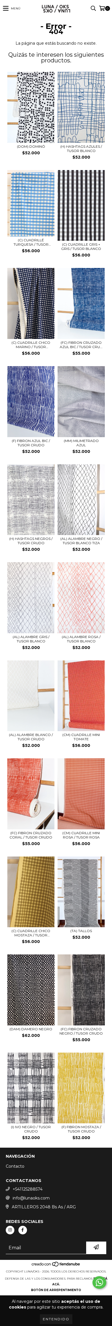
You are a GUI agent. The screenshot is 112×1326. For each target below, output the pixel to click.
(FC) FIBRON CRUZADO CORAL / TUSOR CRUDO (30, 835)
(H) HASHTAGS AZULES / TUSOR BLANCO (81, 148)
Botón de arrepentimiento (56, 1290)
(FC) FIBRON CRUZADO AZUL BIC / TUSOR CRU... (81, 344)
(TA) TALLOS (81, 931)
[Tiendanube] (56, 1266)
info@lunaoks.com (31, 1198)
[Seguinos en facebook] (22, 1230)
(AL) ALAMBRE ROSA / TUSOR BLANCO (81, 639)
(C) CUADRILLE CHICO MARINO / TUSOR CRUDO (30, 344)
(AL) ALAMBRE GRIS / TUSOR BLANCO (31, 639)
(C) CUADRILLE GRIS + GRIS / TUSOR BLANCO (81, 246)
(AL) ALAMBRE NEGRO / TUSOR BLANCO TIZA (81, 540)
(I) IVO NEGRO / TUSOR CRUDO (31, 1129)
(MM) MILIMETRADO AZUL (81, 443)
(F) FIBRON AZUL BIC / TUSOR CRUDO (31, 443)
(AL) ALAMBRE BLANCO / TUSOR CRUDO (31, 737)
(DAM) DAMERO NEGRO (30, 1029)
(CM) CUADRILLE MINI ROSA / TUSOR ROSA (81, 835)
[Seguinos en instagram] (10, 1230)
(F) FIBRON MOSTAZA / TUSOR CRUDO (81, 1129)
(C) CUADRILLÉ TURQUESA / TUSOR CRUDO (31, 242)
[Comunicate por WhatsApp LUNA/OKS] (99, 1282)
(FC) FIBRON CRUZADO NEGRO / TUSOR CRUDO (81, 1031)
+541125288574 (28, 1189)
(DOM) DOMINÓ (31, 146)
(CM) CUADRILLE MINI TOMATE (81, 737)
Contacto (15, 1166)
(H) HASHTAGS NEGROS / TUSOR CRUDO (31, 540)
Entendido (56, 1319)
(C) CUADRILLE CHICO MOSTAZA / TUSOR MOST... (30, 933)
